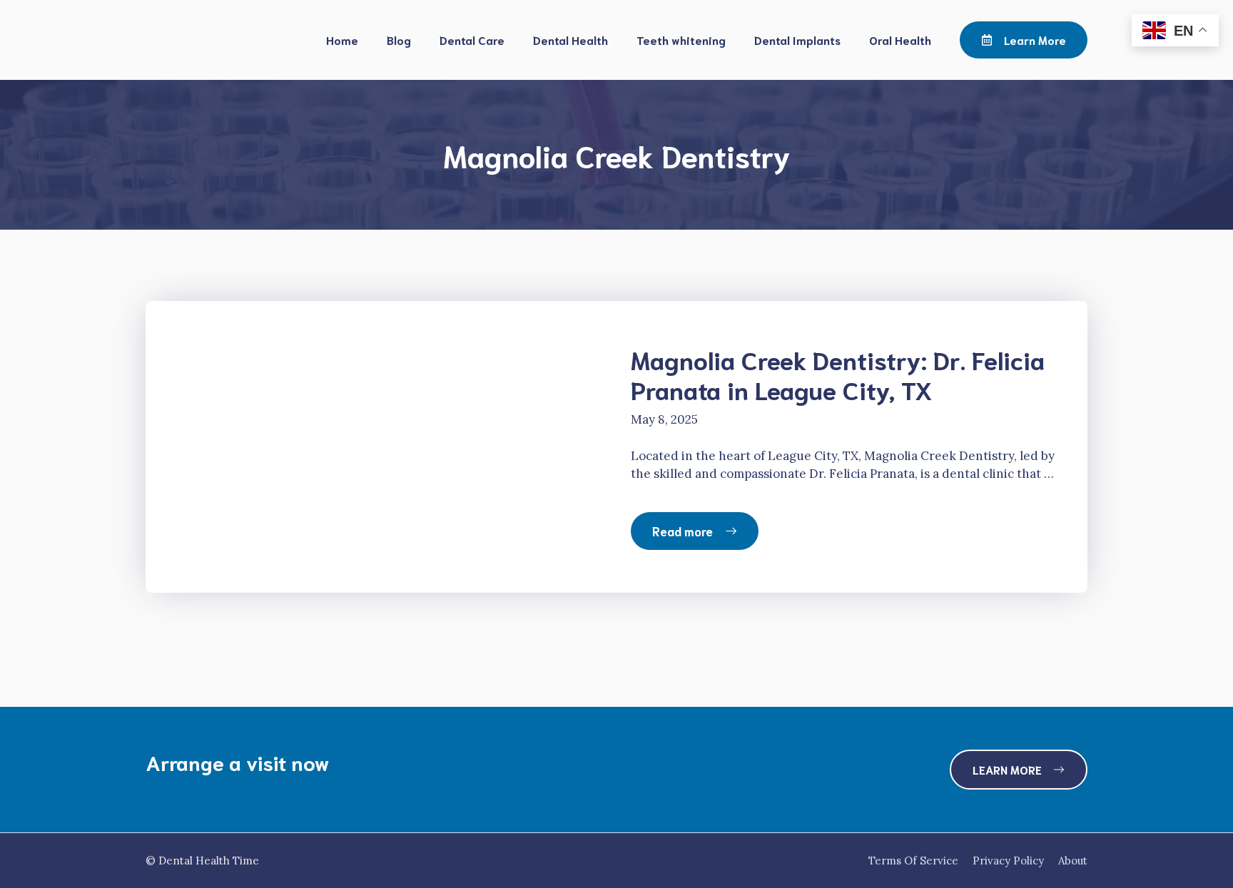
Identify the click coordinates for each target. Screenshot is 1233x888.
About (1072, 860)
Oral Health (900, 39)
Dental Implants (797, 39)
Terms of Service (913, 860)
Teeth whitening (681, 39)
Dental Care (472, 39)
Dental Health (570, 39)
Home (342, 39)
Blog (399, 39)
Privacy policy (1008, 860)
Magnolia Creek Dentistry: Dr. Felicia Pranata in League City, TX (838, 373)
